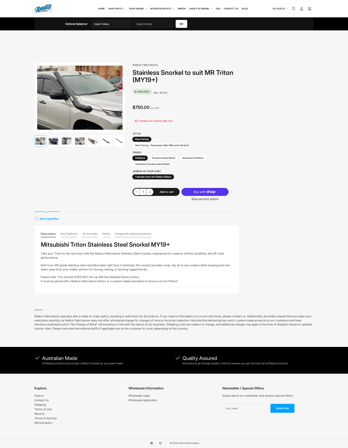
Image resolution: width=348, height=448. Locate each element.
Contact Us (231, 8)
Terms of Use (43, 409)
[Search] (294, 9)
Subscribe (282, 408)
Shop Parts (115, 8)
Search (39, 395)
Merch (182, 8)
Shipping (40, 404)
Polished (140, 157)
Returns (39, 413)
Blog (245, 8)
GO (181, 23)
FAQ (218, 8)
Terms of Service (45, 418)
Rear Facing (141, 139)
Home (101, 8)
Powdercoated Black (163, 157)
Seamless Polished (192, 157)
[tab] (48, 234)
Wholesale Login (139, 395)
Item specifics (49, 218)
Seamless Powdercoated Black (152, 164)
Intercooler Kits (160, 8)
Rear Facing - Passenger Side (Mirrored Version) (162, 145)
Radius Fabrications (145, 65)
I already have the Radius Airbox (153, 176)
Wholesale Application (143, 400)
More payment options (205, 198)
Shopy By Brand (199, 8)
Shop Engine (136, 8)
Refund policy (43, 422)
